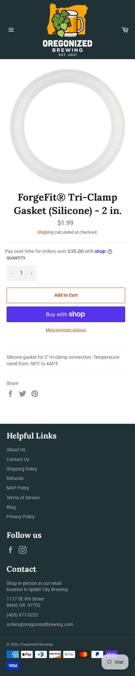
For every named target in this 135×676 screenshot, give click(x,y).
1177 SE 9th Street (25, 599)
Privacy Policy (21, 516)
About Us (16, 449)
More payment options (66, 330)
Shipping (45, 232)
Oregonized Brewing (36, 644)
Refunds (15, 478)
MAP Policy (18, 487)
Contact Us (18, 459)
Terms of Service (23, 497)
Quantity (16, 258)
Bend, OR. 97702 (24, 605)
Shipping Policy (22, 468)
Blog (11, 507)
